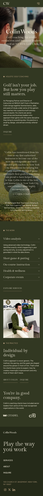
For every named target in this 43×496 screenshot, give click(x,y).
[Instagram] (5, 490)
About (6, 466)
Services (8, 460)
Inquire (7, 472)
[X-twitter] (9, 490)
